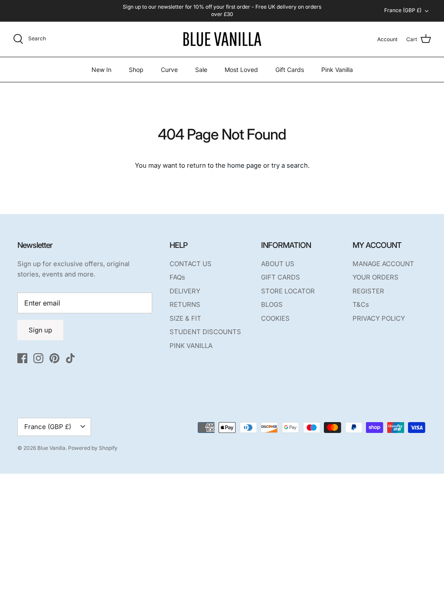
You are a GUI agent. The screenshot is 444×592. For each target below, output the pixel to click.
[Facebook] (22, 358)
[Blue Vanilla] (222, 39)
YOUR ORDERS (375, 277)
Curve (169, 69)
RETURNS (185, 304)
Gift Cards (289, 69)
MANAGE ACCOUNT (383, 264)
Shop (136, 69)
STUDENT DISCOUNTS (205, 332)
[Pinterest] (54, 358)
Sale (201, 69)
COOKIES (275, 318)
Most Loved (241, 69)
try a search (289, 165)
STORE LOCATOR (288, 291)
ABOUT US (277, 264)
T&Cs (361, 304)
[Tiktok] (70, 358)
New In (101, 69)
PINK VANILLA (191, 346)
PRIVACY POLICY (379, 318)
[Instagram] (38, 358)
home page (244, 165)
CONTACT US (191, 264)
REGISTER (368, 291)
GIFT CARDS (280, 277)
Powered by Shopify (93, 448)
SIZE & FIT (185, 318)
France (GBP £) (402, 10)
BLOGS (272, 304)
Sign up (40, 330)
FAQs (177, 277)
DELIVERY (185, 291)
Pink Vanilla (337, 69)
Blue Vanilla (51, 448)
